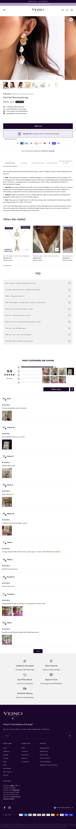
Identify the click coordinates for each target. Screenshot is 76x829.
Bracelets (5, 755)
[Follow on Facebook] (4, 807)
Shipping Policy (44, 748)
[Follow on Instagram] (9, 807)
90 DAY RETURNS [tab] (52, 163)
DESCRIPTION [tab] (10, 163)
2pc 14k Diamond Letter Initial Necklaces (16, 256)
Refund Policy (44, 751)
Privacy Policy (44, 755)
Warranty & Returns (45, 762)
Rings (4, 762)
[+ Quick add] (27, 249)
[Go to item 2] (13, 85)
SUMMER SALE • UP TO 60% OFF (38, 1)
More (38, 651)
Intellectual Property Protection (48, 765)
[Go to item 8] (56, 85)
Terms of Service (45, 758)
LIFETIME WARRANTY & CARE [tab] (66, 162)
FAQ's (23, 748)
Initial (4, 765)
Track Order (25, 755)
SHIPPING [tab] (24, 163)
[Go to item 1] (6, 85)
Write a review (56, 389)
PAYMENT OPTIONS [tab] (38, 163)
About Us (24, 758)
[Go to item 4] (28, 85)
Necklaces (6, 751)
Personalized (7, 768)
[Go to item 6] (42, 85)
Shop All (5, 775)
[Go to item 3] (20, 85)
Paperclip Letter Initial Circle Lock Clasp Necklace (49, 256)
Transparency (25, 762)
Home (5, 748)
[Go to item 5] (35, 85)
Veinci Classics (7, 772)
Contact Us (25, 751)
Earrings (5, 758)
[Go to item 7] (49, 85)
